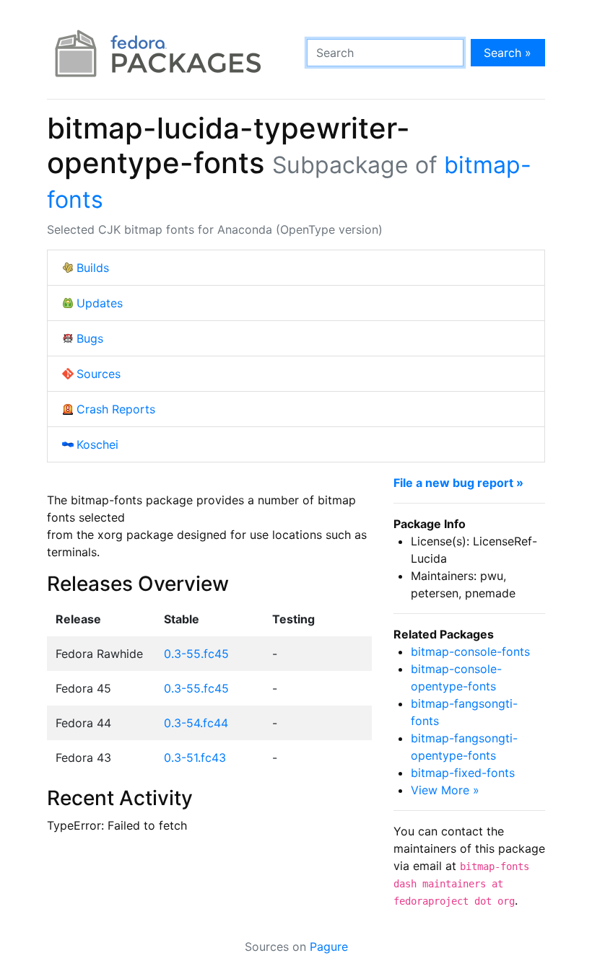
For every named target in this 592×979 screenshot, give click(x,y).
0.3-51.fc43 (195, 757)
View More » (445, 790)
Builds (93, 267)
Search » (507, 52)
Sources (99, 373)
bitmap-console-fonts (470, 651)
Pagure (329, 946)
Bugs (90, 338)
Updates (100, 303)
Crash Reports (116, 409)
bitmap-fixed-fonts (463, 772)
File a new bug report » (458, 482)
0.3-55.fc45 (196, 653)
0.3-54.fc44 (196, 723)
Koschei (97, 444)
